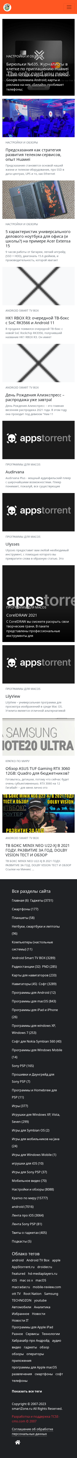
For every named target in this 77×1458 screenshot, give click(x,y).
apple (56, 1260)
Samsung (51, 1293)
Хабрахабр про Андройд (30, 1340)
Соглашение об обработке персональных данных (32, 1431)
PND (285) (49, 966)
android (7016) (23, 1207)
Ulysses (13, 544)
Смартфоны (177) (25, 909)
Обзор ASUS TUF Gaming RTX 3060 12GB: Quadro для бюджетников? (38, 771)
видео (16, 1347)
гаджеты (30, 1347)
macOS (41, 1280)
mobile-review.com (47, 1287)
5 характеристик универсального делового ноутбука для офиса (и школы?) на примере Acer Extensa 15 (38, 238)
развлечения (22, 1374)
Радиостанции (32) (26, 966)
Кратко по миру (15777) (30, 1198)
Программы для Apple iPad (32, 1327)
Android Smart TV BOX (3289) (33, 958)
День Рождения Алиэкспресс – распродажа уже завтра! (35, 397)
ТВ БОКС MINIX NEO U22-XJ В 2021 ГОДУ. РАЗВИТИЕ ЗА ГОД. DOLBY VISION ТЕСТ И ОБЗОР (38, 850)
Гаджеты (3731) (41, 900)
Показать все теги (27, 1391)
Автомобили (21, 1307)
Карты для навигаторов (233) (34, 975)
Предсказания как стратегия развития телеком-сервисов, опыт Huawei (33, 154)
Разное (17, 1334)
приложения (21, 1360)
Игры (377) (20, 1106)
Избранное (20, 1314)
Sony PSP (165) (23, 1066)
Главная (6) (20, 900)
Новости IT (20, 1320)
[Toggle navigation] (69, 7)
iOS (14, 1280)
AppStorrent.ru (23, 1267)
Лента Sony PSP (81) (27, 1224)
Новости (38, 1314)
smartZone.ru (22, 1408)
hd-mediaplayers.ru (42, 1273)
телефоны (19, 1380)
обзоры (18, 1354)
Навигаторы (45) (24, 984)
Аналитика (42, 1307)
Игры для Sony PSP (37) (29, 1172)
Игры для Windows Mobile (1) (34, 1155)
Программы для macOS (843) (34, 1001)
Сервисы (32, 1334)
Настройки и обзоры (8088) (33, 1189)
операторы (35, 1354)
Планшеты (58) (23, 918)
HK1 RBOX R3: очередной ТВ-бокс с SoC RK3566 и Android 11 (37, 320)
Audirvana (15, 472)
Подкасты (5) (21, 1241)
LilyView (13, 696)
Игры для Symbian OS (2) (30, 1130)
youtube (40, 1300)
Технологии (51, 1334)
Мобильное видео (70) (29, 1181)
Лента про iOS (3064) (28, 1215)
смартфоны (44, 1374)
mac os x (26, 1280)
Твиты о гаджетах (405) (29, 1232)
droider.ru (44, 1267)
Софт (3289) (47, 984)
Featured (18, 1273)
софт (59, 1374)
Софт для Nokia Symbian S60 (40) (36, 1041)
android (18, 1260)
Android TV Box (37, 1260)
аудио (56, 1340)
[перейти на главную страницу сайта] (17, 1442)
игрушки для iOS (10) (27, 1163)
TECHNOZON (21, 1300)
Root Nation (32, 1293)
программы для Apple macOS (34, 1367)
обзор (44, 1347)
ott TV (16, 1293)
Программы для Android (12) (34, 992)
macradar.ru (21, 1287)
